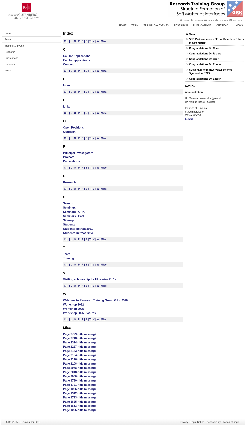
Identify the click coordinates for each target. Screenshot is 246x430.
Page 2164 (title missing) (79, 355)
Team (134, 25)
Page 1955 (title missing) (79, 410)
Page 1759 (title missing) (79, 380)
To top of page (231, 422)
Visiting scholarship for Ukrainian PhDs (89, 279)
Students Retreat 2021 (78, 228)
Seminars (69, 207)
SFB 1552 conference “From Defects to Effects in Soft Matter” (216, 41)
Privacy (184, 422)
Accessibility (214, 422)
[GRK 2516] (123, 8)
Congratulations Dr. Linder (205, 78)
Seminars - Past (73, 216)
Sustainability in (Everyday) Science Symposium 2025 (210, 71)
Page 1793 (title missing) (79, 397)
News (239, 25)
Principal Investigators (78, 152)
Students (69, 224)
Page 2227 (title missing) (79, 346)
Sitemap (223, 20)
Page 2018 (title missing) (79, 372)
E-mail (189, 119)
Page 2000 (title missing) (79, 376)
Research (181, 25)
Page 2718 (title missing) (79, 338)
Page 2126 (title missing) (79, 359)
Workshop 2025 (73, 308)
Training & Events (156, 25)
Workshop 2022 (73, 304)
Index (211, 20)
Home (186, 20)
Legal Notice (197, 422)
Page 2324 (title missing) (79, 342)
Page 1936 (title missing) (79, 389)
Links (66, 106)
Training (68, 258)
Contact (237, 20)
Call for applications (76, 60)
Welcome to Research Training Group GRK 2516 (95, 300)
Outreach (223, 25)
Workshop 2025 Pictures (79, 313)
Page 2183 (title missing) (79, 350)
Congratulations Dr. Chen (204, 48)
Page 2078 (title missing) (79, 367)
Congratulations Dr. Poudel (205, 64)
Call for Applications (76, 56)
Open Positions (73, 127)
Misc (103, 41)
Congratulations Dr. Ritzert (205, 53)
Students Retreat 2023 (78, 233)
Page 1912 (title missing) (79, 393)
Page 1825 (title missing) (79, 401)
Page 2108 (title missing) (79, 363)
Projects (68, 157)
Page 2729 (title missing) (79, 334)
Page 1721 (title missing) (79, 384)
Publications (202, 25)
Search (199, 20)
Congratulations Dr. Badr (204, 59)
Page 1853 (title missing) (79, 405)
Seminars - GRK (74, 211)
